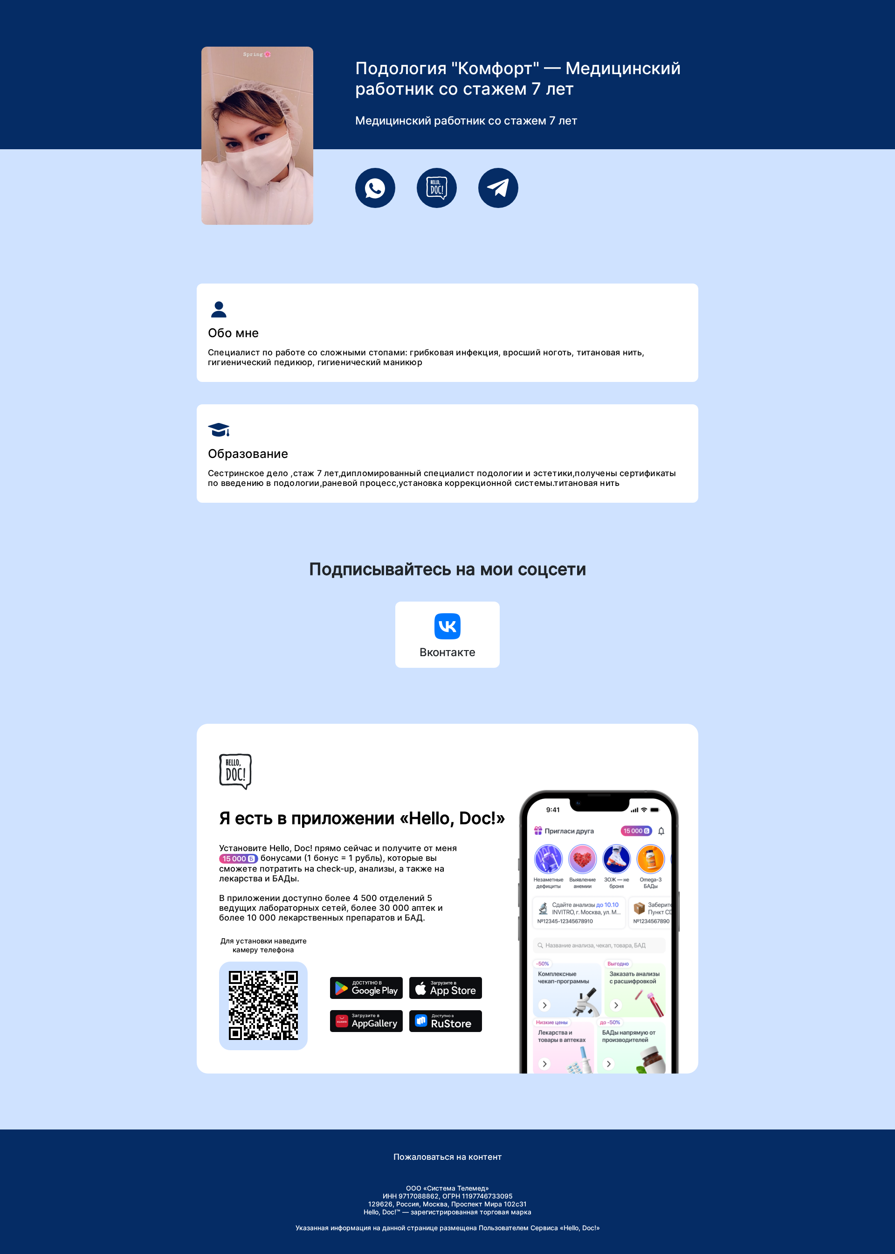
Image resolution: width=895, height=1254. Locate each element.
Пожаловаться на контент (447, 1157)
